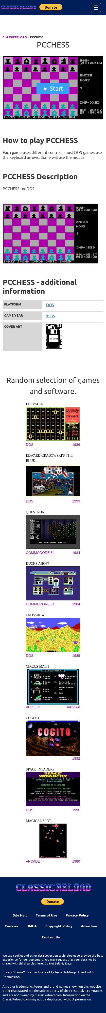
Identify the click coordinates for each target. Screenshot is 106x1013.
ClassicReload (14, 37)
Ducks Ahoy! (37, 563)
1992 (76, 758)
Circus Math (37, 666)
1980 (76, 861)
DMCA (31, 926)
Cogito (32, 718)
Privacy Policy (77, 915)
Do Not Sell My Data (57, 963)
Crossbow (35, 615)
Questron (35, 512)
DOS (50, 304)
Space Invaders (40, 769)
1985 (50, 315)
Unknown (73, 707)
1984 (76, 553)
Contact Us (51, 937)
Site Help (20, 915)
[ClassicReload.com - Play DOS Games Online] (18, 7)
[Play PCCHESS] (53, 119)
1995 (76, 810)
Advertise (89, 926)
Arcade (33, 861)
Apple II (33, 707)
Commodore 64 (40, 553)
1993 (76, 501)
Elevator (34, 404)
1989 (76, 656)
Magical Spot (38, 821)
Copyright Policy (58, 926)
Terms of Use (46, 915)
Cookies (11, 926)
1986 (76, 445)
